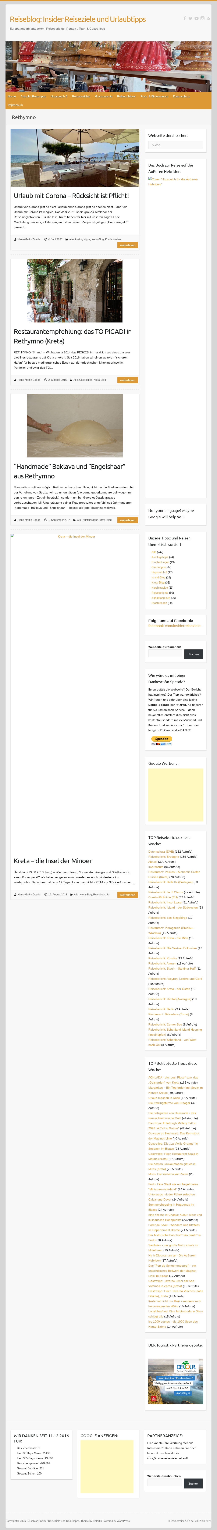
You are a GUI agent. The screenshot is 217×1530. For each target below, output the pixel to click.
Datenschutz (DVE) (161, 851)
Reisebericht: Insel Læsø (165, 902)
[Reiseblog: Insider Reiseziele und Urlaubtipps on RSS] (208, 18)
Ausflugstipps (82, 239)
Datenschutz (181, 96)
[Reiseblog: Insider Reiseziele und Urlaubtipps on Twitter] (190, 18)
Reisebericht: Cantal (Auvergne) (169, 999)
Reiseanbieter (126, 96)
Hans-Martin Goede (29, 239)
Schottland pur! (161, 597)
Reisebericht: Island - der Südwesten (173, 907)
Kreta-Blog (98, 239)
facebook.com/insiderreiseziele (174, 626)
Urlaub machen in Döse (164, 1097)
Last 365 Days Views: (31, 1458)
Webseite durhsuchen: (164, 647)
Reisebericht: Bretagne (163, 856)
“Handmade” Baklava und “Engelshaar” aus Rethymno (69, 471)
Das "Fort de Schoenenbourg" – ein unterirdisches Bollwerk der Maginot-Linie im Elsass (172, 1270)
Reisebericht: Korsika (162, 958)
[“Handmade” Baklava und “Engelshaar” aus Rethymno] (75, 425)
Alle (71, 239)
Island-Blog (158, 577)
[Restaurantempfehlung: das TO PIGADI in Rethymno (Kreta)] (75, 290)
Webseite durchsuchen (164, 1476)
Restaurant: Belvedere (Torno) (168, 1014)
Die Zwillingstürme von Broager (169, 1103)
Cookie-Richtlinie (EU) (163, 897)
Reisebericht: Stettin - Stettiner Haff (172, 968)
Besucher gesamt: (28, 1463)
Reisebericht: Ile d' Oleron (165, 892)
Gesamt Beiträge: (28, 1468)
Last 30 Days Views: (30, 1453)
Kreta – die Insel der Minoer (53, 860)
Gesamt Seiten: (27, 1473)
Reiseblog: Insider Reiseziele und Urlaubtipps (78, 18)
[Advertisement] (175, 794)
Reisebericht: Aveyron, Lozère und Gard (175, 978)
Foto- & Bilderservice (154, 96)
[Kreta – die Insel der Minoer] (75, 693)
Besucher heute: (27, 1448)
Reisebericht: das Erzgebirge (167, 917)
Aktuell (152, 861)
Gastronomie (104, 96)
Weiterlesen (127, 245)
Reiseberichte (81, 96)
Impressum (15, 105)
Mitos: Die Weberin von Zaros (168, 1174)
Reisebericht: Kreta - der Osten (169, 989)
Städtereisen (159, 602)
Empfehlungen (160, 562)
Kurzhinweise (113, 239)
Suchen (194, 654)
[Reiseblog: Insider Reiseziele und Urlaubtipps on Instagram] (202, 18)
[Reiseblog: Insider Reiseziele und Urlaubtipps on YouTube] (196, 18)
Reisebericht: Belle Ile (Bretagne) (170, 882)
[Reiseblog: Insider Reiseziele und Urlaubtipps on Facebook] (185, 18)
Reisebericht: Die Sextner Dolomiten (172, 948)
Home (12, 96)
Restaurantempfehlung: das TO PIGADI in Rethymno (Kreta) (73, 336)
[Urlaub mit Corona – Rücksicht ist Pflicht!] (75, 158)
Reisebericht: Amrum (162, 963)
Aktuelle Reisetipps (33, 96)
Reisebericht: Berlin (161, 1009)
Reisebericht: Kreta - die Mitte (168, 938)
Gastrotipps (85, 379)
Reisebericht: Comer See (165, 1024)
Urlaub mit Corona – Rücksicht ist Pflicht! (71, 195)
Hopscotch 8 (59, 96)
